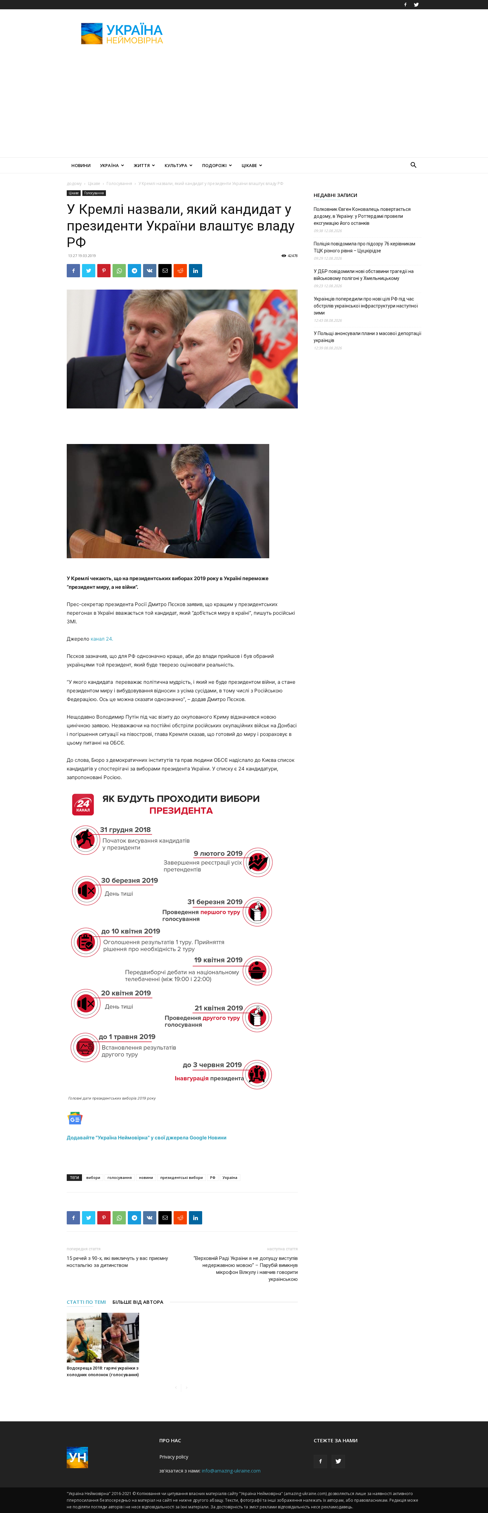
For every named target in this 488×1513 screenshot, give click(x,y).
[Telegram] (134, 270)
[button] (413, 166)
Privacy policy (173, 1457)
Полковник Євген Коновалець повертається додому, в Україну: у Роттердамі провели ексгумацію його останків (362, 216)
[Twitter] (416, 4)
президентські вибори (181, 1177)
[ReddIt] (180, 270)
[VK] (149, 270)
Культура (176, 165)
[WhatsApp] (119, 270)
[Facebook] (405, 4)
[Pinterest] (104, 270)
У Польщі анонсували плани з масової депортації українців (367, 337)
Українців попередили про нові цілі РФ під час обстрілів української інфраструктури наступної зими (366, 305)
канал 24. (102, 639)
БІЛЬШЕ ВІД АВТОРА (138, 1301)
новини (146, 1177)
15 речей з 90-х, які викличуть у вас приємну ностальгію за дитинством (117, 1261)
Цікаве (249, 165)
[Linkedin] (195, 270)
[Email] (165, 270)
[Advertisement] (300, 33)
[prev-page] (176, 1388)
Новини (81, 165)
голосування (120, 1177)
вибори (93, 1177)
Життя (142, 165)
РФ (212, 1177)
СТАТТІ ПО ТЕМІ (86, 1301)
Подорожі (214, 165)
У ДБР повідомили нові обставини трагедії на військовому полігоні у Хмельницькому (364, 275)
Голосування (119, 183)
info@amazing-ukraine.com (231, 1471)
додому (74, 183)
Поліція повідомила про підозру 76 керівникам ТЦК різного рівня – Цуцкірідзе (364, 247)
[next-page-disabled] (186, 1388)
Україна (109, 165)
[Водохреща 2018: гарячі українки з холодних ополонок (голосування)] (103, 1338)
